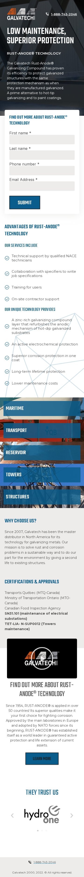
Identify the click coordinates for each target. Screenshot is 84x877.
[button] (42, 658)
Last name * (20, 148)
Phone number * (24, 164)
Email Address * (23, 179)
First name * (20, 133)
